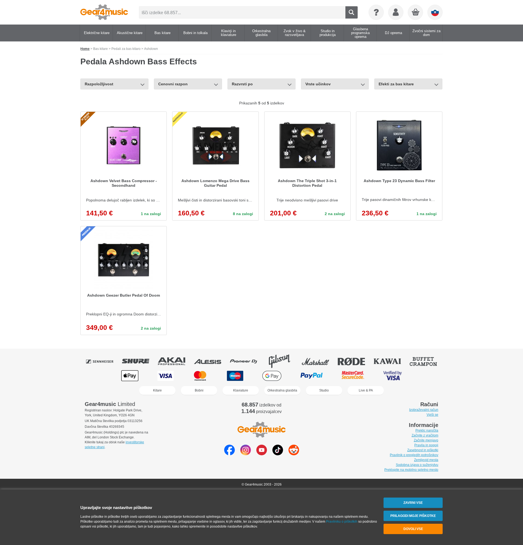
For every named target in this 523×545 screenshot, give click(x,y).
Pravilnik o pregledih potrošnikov (414, 455)
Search (351, 12)
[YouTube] (261, 453)
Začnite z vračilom (425, 435)
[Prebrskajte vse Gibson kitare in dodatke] (283, 361)
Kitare (157, 390)
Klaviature (240, 390)
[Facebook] (229, 453)
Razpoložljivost (99, 84)
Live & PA (366, 390)
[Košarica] (415, 12)
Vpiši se (432, 415)
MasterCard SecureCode (353, 376)
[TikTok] (277, 453)
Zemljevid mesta (426, 460)
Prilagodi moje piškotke (413, 516)
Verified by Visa (392, 376)
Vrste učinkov (318, 84)
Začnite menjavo (426, 440)
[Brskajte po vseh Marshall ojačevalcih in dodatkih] (319, 361)
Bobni (199, 390)
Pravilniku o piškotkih (341, 521)
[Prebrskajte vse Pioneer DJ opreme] (247, 361)
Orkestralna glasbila (282, 390)
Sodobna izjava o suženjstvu (417, 465)
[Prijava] (395, 12)
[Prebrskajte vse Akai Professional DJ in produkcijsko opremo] (175, 361)
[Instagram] (245, 453)
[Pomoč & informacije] (376, 12)
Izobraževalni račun (423, 410)
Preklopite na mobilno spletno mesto (411, 470)
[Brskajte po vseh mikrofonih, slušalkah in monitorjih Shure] (139, 361)
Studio (324, 390)
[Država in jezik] (435, 12)
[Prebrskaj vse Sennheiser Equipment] (103, 361)
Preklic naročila (426, 430)
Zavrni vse (413, 503)
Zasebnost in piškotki (422, 450)
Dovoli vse (413, 529)
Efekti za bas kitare (396, 84)
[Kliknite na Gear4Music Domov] (104, 12)
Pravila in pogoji (426, 445)
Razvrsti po (242, 84)
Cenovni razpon (173, 84)
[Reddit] (293, 453)
